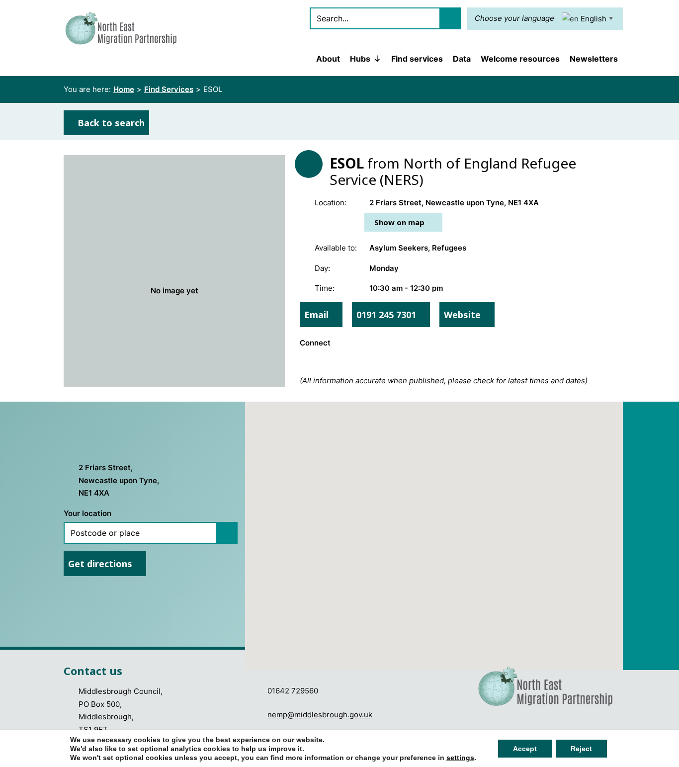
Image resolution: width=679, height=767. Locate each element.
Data (462, 59)
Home (123, 89)
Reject (581, 749)
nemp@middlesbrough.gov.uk (319, 714)
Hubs (360, 59)
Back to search (110, 123)
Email (317, 315)
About (328, 59)
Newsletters (594, 59)
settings (460, 758)
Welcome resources (520, 59)
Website (463, 315)
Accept (525, 749)
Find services (417, 59)
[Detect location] (227, 533)
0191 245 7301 (387, 315)
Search (450, 18)
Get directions (101, 564)
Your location (87, 513)
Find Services (168, 89)
